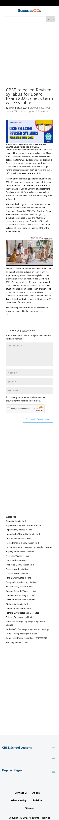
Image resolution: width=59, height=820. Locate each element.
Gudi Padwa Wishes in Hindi (18, 538)
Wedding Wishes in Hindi (17, 642)
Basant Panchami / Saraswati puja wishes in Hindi (29, 547)
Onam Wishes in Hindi (16, 521)
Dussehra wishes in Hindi (17, 569)
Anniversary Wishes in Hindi (18, 608)
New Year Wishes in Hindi (17, 556)
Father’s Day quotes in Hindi (19, 617)
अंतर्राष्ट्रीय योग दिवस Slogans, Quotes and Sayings (27, 629)
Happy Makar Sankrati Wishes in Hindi (23, 525)
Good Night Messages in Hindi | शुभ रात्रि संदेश (26, 638)
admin (11, 107)
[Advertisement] (29, 53)
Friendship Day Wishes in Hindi (20, 564)
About (36, 793)
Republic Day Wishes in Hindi (19, 529)
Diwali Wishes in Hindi (16, 560)
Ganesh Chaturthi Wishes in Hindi (21, 591)
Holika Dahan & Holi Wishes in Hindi (22, 543)
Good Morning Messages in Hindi (21, 633)
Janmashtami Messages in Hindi (20, 595)
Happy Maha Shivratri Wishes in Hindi (23, 534)
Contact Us (21, 793)
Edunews (34, 107)
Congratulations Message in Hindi (21, 582)
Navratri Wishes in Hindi (17, 573)
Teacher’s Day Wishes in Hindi (20, 586)
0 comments (44, 111)
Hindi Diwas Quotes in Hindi (19, 577)
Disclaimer (37, 800)
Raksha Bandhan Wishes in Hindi (21, 599)
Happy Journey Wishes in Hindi (20, 551)
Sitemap (29, 808)
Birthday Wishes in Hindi (17, 604)
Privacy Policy (18, 800)
